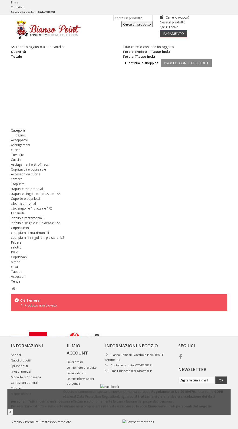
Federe (16, 242)
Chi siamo (17, 388)
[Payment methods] (138, 422)
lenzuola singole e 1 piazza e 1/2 (35, 223)
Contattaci (18, 7)
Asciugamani (20, 145)
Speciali (16, 355)
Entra (14, 2)
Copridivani (19, 257)
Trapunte (18, 184)
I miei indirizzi (76, 373)
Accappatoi (19, 140)
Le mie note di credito (82, 368)
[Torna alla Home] (13, 289)
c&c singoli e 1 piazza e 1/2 (31, 208)
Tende (15, 281)
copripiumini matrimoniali (30, 232)
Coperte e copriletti (25, 198)
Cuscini (16, 159)
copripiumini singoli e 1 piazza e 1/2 (37, 237)
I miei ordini (75, 362)
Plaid (14, 252)
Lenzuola (18, 213)
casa (14, 266)
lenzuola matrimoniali (27, 218)
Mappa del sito (21, 394)
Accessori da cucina (25, 174)
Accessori (18, 276)
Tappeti (16, 271)
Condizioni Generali (24, 383)
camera (16, 179)
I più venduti (19, 366)
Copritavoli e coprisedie (28, 169)
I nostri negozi (21, 372)
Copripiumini (20, 228)
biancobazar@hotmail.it (135, 371)
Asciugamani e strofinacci (30, 164)
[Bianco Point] (46, 29)
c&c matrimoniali (23, 203)
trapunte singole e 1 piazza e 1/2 (35, 193)
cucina (15, 150)
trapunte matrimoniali (27, 189)
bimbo (15, 262)
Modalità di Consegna (26, 377)
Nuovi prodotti (21, 360)
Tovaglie (17, 154)
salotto (16, 247)
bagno (20, 135)
